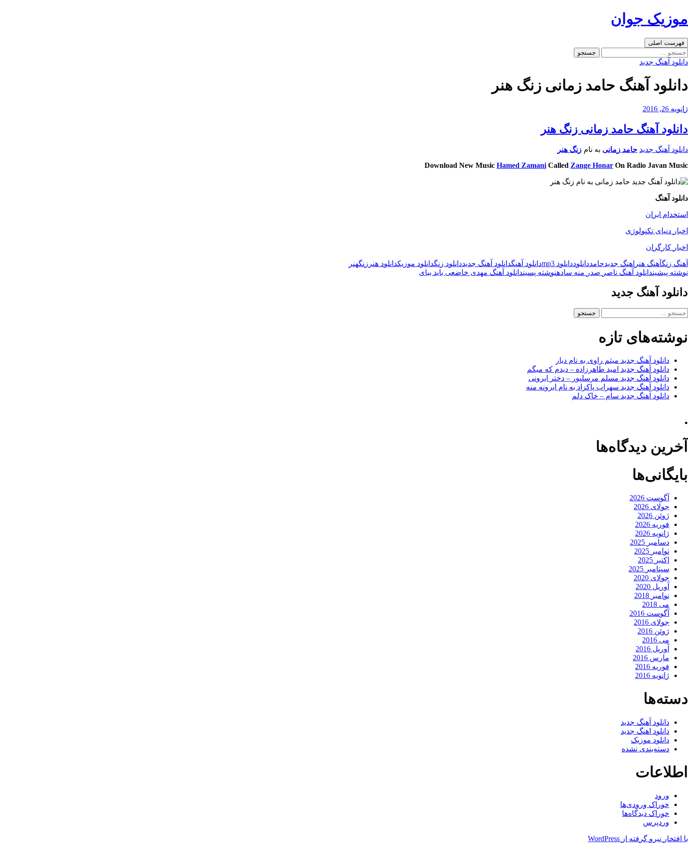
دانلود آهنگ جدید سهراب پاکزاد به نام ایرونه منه (597, 387)
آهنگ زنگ (675, 263)
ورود (662, 796)
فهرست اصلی (666, 42)
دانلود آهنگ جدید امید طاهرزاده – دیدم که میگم (598, 369)
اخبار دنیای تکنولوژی (656, 231)
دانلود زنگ (448, 263)
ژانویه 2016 (652, 675)
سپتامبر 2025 (649, 569)
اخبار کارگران (667, 247)
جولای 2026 (651, 507)
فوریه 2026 (652, 524)
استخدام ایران (666, 214)
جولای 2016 (651, 622)
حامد (596, 263)
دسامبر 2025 (649, 542)
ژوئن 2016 (653, 631)
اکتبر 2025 (653, 560)
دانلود (581, 263)
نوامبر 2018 (651, 595)
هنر (354, 263)
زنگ (363, 263)
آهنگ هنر (648, 263)
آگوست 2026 (649, 498)
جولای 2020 (651, 578)
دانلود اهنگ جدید (645, 731)
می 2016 (655, 640)
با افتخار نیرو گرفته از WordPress (638, 839)
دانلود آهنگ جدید (663, 62)
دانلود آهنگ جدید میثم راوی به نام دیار (612, 360)
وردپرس (656, 822)
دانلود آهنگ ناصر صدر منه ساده (622, 272)
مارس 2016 (651, 658)
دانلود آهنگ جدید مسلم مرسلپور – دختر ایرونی (598, 378)
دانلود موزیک (415, 263)
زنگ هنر (569, 149)
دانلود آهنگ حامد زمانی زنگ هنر (614, 129)
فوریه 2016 (652, 666)
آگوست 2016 (649, 613)
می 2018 (655, 604)
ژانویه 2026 (652, 533)
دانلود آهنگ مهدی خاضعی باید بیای (487, 272)
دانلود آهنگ (526, 263)
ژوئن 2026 (653, 515)
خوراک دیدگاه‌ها (645, 813)
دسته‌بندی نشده (645, 749)
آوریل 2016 (652, 649)
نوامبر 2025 (651, 551)
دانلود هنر (382, 263)
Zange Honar (592, 165)
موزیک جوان (649, 18)
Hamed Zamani (521, 165)
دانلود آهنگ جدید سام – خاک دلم (620, 396)
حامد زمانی (619, 149)
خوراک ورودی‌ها (644, 804)
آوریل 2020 (652, 587)
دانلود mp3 (557, 263)
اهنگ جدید (619, 263)
